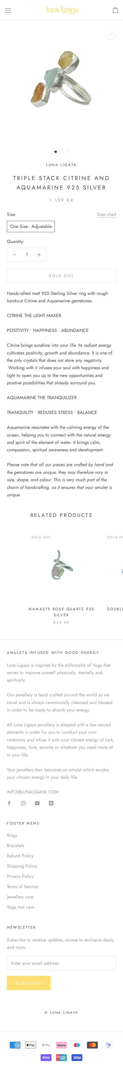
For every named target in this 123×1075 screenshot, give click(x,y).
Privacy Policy (20, 876)
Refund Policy (20, 855)
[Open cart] (115, 10)
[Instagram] (23, 802)
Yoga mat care (20, 907)
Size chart (106, 214)
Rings (12, 835)
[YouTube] (37, 802)
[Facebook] (9, 802)
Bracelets (15, 845)
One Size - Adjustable (31, 226)
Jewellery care (20, 897)
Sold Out (61, 276)
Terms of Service (22, 886)
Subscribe (28, 983)
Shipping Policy (22, 866)
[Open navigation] (8, 10)
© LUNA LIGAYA (61, 1012)
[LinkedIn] (51, 802)
